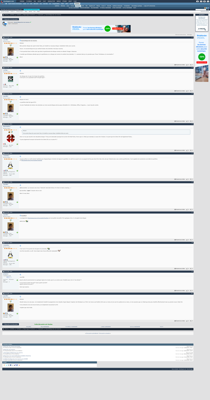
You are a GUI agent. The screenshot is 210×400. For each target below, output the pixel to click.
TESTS (134, 7)
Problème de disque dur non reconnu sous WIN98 (15, 359)
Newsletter (51, 1)
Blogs (39, 1)
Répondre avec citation (180, 64)
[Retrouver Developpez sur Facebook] (208, 8)
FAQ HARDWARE (95, 7)
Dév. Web (45, 3)
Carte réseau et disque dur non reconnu (13, 353)
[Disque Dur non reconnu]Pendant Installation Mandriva (17, 356)
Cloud (24, 3)
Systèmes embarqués (117, 5)
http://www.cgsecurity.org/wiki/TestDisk (31, 160)
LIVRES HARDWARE (116, 7)
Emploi (59, 1)
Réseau (98, 5)
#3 (192, 93)
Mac (87, 5)
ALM (31, 3)
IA (27, 3)
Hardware (78, 5)
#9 (192, 271)
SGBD (62, 3)
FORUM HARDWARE (84, 7)
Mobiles (71, 3)
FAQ (35, 1)
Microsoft (36, 3)
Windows (63, 5)
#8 (192, 242)
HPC (83, 5)
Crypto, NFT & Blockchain (149, 5)
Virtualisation (127, 5)
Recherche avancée (205, 11)
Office (66, 3)
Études (64, 1)
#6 (192, 182)
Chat (44, 1)
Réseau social (19, 11)
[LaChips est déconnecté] (10, 79)
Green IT (104, 5)
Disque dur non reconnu (9, 349)
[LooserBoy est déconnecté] (10, 165)
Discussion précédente (92, 333)
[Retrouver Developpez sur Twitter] (206, 8)
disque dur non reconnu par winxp (11, 346)
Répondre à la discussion (11, 19)
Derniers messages (5, 11)
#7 (192, 212)
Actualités (28, 326)
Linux (68, 5)
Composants (40, 14)
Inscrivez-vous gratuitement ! (32, 9)
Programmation (56, 3)
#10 (192, 293)
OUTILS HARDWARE (127, 7)
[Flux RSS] (205, 8)
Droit (70, 1)
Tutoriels (29, 1)
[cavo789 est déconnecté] (10, 51)
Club (74, 1)
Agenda (30, 11)
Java (41, 3)
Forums (22, 1)
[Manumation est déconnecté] (10, 138)
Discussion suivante (104, 333)
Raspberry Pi (92, 5)
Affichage (189, 34)
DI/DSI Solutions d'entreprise (15, 3)
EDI (50, 3)
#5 (192, 153)
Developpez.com (182, 369)
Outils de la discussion (180, 34)
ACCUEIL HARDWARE (74, 7)
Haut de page (190, 369)
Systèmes (77, 3)
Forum (6, 14)
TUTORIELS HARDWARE (105, 7)
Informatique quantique (136, 5)
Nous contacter (175, 369)
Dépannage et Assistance (29, 14)
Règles (38, 11)
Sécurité (109, 5)
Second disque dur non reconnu (22, 22)
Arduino (72, 5)
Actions (12, 11)
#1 (192, 37)
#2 (192, 67)
